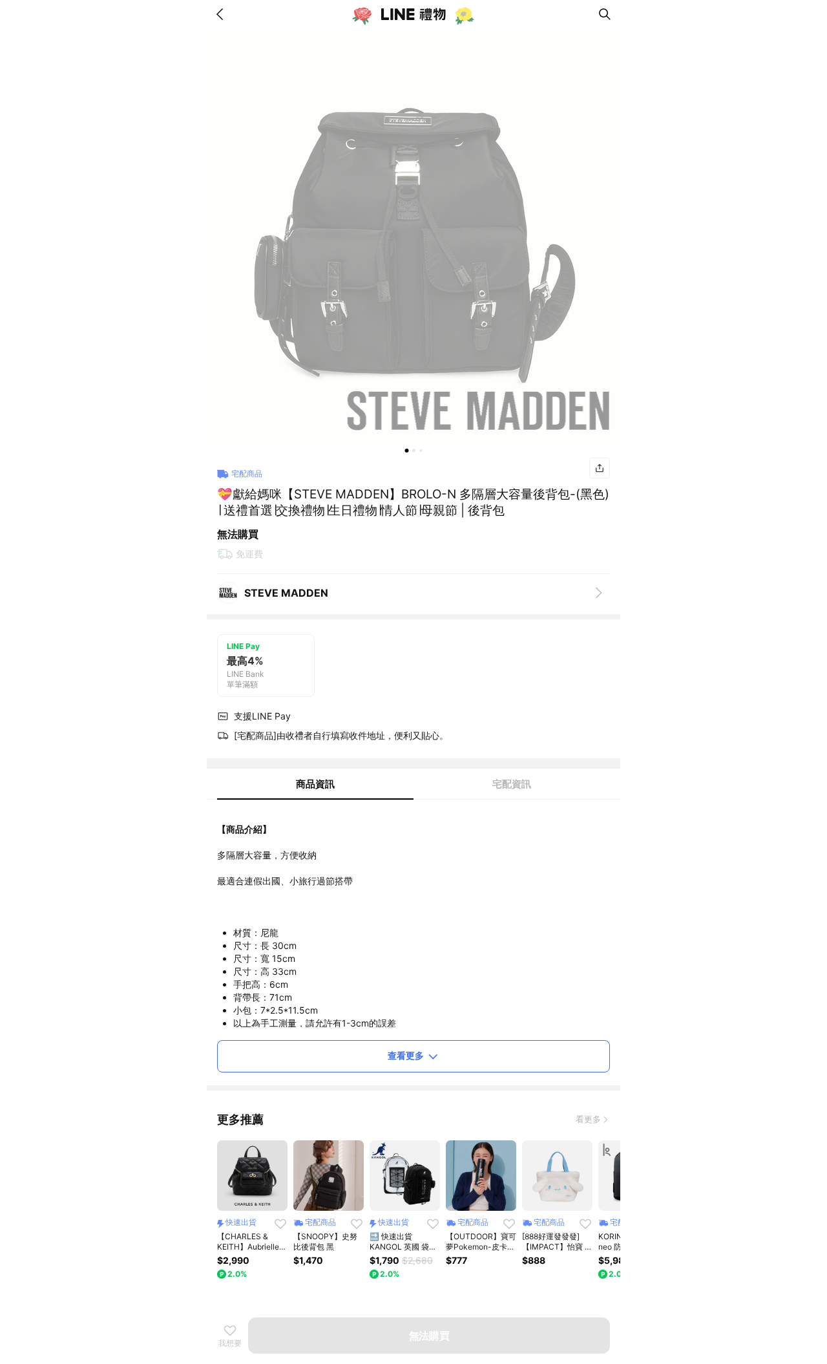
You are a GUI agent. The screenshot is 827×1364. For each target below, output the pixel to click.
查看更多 (406, 1055)
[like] (280, 1224)
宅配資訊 (511, 784)
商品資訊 (315, 784)
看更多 (588, 1119)
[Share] (599, 468)
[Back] (222, 14)
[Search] (605, 14)
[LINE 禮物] (413, 14)
